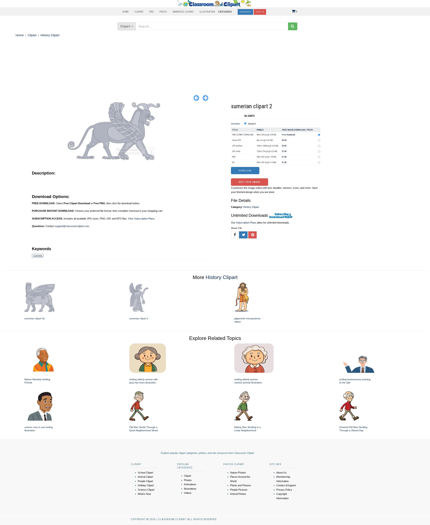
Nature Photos (238, 472)
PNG (151, 11)
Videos (187, 492)
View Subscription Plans (141, 218)
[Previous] (196, 97)
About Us (281, 472)
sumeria (37, 255)
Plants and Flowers (240, 485)
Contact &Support (286, 485)
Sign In (260, 12)
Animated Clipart (183, 11)
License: (235, 123)
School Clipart (145, 472)
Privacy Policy (284, 489)
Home (126, 11)
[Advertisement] (215, 63)
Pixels (260, 130)
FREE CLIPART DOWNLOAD (242, 135)
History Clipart (49, 35)
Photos (188, 480)
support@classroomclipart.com (72, 226)
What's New (144, 493)
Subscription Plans (246, 222)
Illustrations (190, 488)
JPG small (236, 151)
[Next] (205, 97)
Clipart (139, 11)
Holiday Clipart (146, 485)
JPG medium (237, 146)
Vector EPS (236, 140)
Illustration (207, 11)
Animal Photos (238, 493)
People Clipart (145, 481)
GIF (233, 162)
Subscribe (245, 12)
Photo (163, 11)
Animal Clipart (145, 476)
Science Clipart (146, 489)
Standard (252, 124)
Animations (190, 484)
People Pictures (238, 489)
